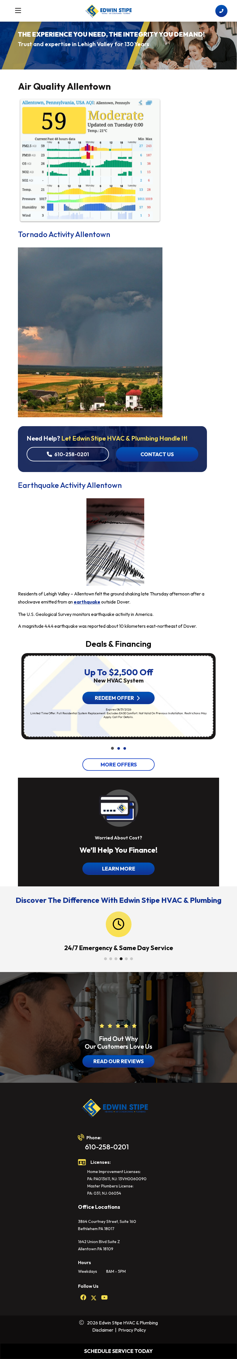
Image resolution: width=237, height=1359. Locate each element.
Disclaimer (102, 1330)
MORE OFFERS (119, 764)
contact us (157, 454)
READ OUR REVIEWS (118, 1061)
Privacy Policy (132, 1330)
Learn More (118, 868)
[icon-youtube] (104, 1298)
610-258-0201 (71, 454)
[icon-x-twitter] (94, 1298)
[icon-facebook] (83, 1298)
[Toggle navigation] (18, 11)
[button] (112, 748)
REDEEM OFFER (114, 698)
